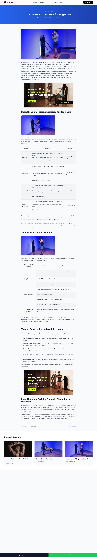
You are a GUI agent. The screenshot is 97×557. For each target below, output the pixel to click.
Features (35, 2)
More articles (72, 426)
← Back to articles (48, 11)
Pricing (49, 2)
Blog (61, 2)
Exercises (42, 2)
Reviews (56, 2)
